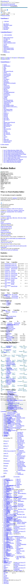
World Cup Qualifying (6, 208)
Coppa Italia (9, 340)
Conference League (10, 328)
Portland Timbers (11, 422)
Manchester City (10, 361)
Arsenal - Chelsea (21, 523)
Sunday (8, 304)
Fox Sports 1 (9, 490)
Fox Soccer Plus (10, 488)
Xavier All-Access (10, 554)
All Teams (5, 432)
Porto (7, 377)
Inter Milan (8, 372)
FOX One (8, 531)
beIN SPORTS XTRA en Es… (10, 106)
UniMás (8, 511)
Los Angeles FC (11, 414)
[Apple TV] (15, 57)
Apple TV (8, 494)
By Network (3, 204)
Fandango (8, 528)
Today (7, 300)
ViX (7, 552)
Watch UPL (9, 553)
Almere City (7, 271)
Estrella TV (9, 527)
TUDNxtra (19, 211)
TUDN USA (9, 499)
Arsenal (8, 357)
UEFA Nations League (8, 49)
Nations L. (5, 567)
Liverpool (8, 360)
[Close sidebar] (1, 164)
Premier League (9, 329)
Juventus (8, 371)
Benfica (8, 376)
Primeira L (5, 580)
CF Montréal (11, 408)
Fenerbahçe (9, 382)
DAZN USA (9, 502)
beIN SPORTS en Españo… (12, 497)
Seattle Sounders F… (12, 427)
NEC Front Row (10, 543)
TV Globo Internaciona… (12, 506)
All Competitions (7, 349)
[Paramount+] (21, 57)
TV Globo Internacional (8, 92)
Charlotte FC (10, 396)
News (4, 561)
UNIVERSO (9, 507)
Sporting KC (21, 474)
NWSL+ (8, 544)
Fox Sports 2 (9, 493)
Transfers (3, 187)
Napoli (7, 374)
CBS (7, 481)
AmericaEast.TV (10, 516)
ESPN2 (8, 486)
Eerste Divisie (14, 268)
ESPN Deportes (10, 489)
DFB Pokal (8, 338)
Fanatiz (8, 478)
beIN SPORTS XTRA (11, 519)
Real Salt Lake (10, 421)
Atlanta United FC (12, 405)
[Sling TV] (9, 57)
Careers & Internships (21, 544)
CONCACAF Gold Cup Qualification (9, 249)
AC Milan (8, 373)
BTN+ (7, 522)
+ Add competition (7, 34)
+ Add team (6, 21)
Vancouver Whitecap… (12, 412)
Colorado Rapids (11, 419)
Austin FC (10, 429)
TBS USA (14, 217)
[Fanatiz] (3, 59)
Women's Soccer (20, 536)
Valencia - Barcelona (21, 522)
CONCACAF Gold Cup (17, 208)
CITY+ (8, 526)
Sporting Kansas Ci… (13, 430)
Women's (5, 562)
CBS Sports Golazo (10, 523)
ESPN (7, 482)
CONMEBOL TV (5, 230)
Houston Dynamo (11, 413)
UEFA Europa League (8, 48)
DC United (10, 404)
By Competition (10, 204)
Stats (2, 186)
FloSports (8, 530)
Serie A (8, 332)
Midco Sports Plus (10, 539)
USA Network (9, 501)
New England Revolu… (12, 395)
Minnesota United (22, 466)
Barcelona (8, 367)
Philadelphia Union (12, 406)
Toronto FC (10, 402)
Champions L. (6, 564)
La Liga (8, 331)
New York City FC (11, 399)
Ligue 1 (8, 335)
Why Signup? (22, 396)
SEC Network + (10, 548)
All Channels (6, 558)
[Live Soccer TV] (5, 1)
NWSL (8, 318)
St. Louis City (20, 461)
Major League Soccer (11, 316)
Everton (8, 365)
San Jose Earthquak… (12, 416)
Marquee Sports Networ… (12, 536)
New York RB (20, 441)
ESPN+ (8, 492)
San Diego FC (11, 425)
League (4, 12)
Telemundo (8, 505)
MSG (7, 541)
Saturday (8, 303)
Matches (5, 295)
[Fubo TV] (3, 57)
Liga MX (8, 347)
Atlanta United (21, 446)
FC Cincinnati (10, 397)
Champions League (10, 324)
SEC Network (9, 547)
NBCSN (8, 503)
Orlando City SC (11, 401)
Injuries (2, 188)
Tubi (7, 549)
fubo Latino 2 (9, 533)
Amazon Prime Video (11, 515)
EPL (4, 574)
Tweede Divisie (13, 280)
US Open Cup (9, 317)
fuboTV (8, 498)
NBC (7, 484)
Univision (8, 510)
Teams (4, 352)
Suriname (15, 198)
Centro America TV (10, 524)
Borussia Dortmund (10, 380)
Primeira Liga (9, 336)
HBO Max (9, 217)
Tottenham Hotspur (10, 364)
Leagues (5, 310)
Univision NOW (10, 211)
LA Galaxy (10, 426)
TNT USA (20, 217)
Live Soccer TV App (21, 537)
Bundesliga (8, 333)
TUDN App (21, 210)
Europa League (9, 325)
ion (7, 535)
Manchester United (10, 363)
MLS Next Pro (9, 540)
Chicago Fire (10, 393)
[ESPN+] (7, 59)
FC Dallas (9, 417)
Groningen (7, 268)
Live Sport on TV (20, 556)
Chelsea (8, 359)
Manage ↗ (6, 18)
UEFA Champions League (9, 42)
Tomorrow (8, 302)
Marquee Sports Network (9, 122)
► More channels (5, 144)
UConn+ (8, 550)
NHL (24, 557)
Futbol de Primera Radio (6, 226)
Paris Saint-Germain (10, 381)
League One (14, 263)
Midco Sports (9, 537)
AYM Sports (9, 518)
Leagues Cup (9, 346)
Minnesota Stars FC (12, 423)
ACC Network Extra (11, 514)
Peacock (8, 512)
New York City (20, 440)
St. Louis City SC (11, 418)
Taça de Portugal (10, 337)
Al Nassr (8, 384)
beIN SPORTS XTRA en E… (13, 520)
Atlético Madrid (9, 369)
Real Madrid (9, 368)
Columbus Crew (21, 452)
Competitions (4, 32)
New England (20, 436)
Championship (14, 267)
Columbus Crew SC (12, 409)
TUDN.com (3, 211)
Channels (5, 435)
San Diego (20, 467)
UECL (5, 568)
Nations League (9, 327)
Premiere (8, 545)
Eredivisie (13, 270)
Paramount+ (9, 495)
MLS (4, 571)
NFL (21, 557)
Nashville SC (10, 391)
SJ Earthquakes (20, 458)
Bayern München (10, 378)
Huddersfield (8, 263)
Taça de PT (6, 581)
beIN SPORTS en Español (9, 83)
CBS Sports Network (11, 485)
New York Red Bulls (12, 400)
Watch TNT (6, 219)
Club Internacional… (12, 392)
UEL (4, 566)
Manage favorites (6, 15)
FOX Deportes (9, 509)
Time (9, 12)
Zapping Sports (9, 556)
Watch (2, 184)
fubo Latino (9, 532)
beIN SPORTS (9, 480)
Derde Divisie (14, 286)
